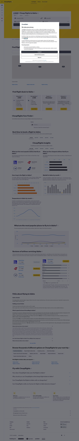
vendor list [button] (26, 38)
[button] (39, 52)
